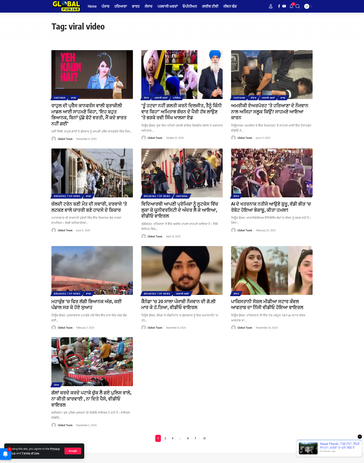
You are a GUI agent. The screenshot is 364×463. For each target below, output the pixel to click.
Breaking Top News (67, 196)
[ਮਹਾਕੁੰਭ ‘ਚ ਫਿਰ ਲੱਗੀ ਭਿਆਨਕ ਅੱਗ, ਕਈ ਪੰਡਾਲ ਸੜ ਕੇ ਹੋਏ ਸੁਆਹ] (92, 270)
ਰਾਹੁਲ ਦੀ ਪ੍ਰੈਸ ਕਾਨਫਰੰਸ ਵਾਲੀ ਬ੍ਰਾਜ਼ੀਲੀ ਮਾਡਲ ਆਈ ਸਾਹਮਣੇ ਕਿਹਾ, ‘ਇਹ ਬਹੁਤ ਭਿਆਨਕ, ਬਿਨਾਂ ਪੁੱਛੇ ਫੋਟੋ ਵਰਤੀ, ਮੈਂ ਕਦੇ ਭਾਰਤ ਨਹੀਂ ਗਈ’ (89, 114)
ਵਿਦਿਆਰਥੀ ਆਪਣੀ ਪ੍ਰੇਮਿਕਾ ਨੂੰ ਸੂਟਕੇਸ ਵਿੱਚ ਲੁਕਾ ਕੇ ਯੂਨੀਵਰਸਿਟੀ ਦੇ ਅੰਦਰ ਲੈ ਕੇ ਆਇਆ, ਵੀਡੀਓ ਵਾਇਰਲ (179, 210)
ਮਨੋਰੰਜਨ (177, 97)
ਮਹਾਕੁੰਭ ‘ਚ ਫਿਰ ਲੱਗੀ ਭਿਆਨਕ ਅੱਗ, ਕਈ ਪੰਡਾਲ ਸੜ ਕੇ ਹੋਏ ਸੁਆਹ (86, 304)
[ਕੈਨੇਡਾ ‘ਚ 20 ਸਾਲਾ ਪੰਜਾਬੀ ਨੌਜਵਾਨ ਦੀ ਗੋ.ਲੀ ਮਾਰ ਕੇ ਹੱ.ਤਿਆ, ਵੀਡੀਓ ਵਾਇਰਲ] (182, 270)
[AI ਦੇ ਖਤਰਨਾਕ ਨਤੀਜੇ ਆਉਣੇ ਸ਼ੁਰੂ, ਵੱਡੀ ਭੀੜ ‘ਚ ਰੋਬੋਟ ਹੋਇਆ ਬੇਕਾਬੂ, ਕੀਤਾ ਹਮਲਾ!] (272, 173)
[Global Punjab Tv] (66, 6)
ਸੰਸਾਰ (253, 97)
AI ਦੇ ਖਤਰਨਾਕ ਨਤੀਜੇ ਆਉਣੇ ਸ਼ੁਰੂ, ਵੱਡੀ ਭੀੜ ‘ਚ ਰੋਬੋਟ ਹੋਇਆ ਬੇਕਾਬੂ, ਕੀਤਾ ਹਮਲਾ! (271, 207)
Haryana (60, 97)
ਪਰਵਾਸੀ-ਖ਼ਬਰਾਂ (161, 97)
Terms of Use (30, 453)
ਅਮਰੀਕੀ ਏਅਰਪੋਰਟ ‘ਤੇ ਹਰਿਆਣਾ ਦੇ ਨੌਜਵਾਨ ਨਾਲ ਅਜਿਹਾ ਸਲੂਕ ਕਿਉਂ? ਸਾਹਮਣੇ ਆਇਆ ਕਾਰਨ (269, 111)
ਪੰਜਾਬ (146, 97)
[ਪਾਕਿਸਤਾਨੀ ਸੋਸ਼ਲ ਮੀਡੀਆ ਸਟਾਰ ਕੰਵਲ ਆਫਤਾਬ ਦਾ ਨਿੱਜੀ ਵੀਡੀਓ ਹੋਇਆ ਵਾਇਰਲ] (272, 270)
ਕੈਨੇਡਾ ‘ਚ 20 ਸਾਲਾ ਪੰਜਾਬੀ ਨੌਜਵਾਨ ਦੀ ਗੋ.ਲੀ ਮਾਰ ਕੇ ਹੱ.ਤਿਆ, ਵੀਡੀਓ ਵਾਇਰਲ (178, 304)
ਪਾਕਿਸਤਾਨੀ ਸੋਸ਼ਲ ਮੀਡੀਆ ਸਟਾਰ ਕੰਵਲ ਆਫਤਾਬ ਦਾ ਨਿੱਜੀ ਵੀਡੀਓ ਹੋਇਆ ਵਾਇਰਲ (267, 304)
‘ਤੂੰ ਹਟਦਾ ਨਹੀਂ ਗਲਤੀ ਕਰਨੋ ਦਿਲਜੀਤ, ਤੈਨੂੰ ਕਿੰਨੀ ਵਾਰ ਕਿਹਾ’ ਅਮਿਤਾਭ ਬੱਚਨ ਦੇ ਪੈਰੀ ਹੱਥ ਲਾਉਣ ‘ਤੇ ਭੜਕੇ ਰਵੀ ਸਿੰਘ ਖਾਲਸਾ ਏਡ (181, 111)
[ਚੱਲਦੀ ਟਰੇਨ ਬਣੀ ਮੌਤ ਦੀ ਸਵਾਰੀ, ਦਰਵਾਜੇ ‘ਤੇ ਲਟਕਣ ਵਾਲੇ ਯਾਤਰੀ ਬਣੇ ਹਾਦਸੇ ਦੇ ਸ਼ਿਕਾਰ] (92, 173)
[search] (298, 6)
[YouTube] (284, 6)
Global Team (65, 139)
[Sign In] (271, 6)
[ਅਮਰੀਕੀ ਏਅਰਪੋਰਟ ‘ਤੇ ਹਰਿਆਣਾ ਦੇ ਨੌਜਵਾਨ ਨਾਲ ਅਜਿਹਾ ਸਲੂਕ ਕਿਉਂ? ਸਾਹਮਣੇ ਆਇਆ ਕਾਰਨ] (272, 74)
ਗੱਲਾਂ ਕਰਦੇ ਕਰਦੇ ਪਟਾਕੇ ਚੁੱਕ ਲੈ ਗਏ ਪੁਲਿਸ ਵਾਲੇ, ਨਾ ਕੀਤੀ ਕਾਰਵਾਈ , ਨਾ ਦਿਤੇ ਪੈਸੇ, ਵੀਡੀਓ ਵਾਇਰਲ (91, 398)
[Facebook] (279, 6)
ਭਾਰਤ (73, 97)
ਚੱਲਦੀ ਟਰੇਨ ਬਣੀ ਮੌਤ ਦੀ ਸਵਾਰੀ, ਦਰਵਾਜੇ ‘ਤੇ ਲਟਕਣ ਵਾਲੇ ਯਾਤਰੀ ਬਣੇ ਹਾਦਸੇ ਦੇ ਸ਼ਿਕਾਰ (89, 207)
